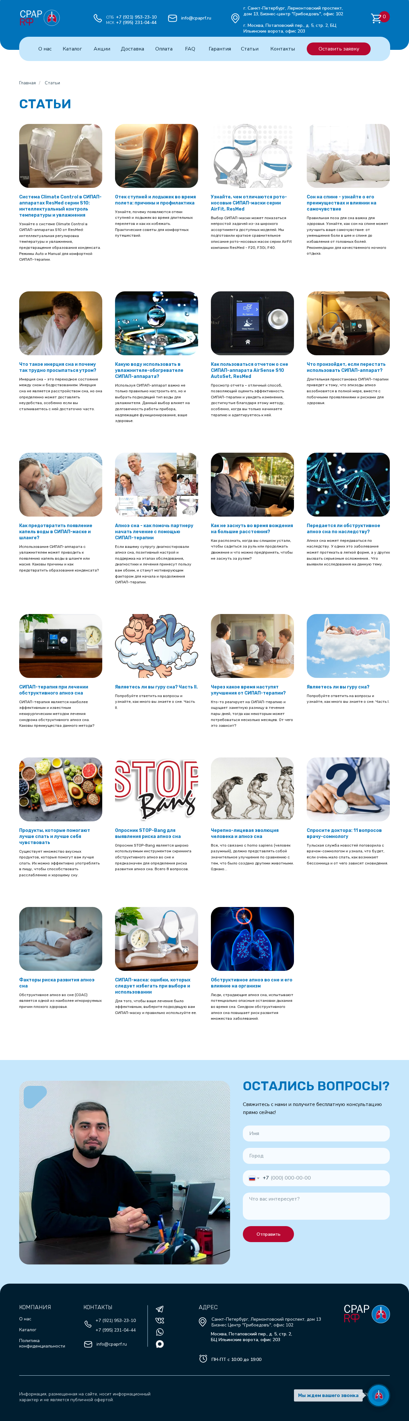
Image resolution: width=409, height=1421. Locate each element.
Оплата (164, 48)
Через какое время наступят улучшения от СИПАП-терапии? (248, 690)
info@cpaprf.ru (196, 18)
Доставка (132, 48)
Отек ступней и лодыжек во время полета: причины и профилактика (155, 200)
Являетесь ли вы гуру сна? (338, 687)
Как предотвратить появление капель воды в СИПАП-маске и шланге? (55, 532)
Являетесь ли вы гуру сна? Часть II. (156, 687)
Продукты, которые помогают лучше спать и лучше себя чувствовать (54, 836)
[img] (31, 14)
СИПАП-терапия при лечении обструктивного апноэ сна (53, 690)
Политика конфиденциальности (42, 1343)
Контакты (282, 48)
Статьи (250, 48)
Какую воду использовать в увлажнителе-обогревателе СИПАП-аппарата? (149, 370)
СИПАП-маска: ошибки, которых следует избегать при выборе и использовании (152, 986)
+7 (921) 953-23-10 (136, 17)
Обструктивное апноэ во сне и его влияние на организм (251, 983)
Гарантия (220, 48)
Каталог (72, 48)
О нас (44, 48)
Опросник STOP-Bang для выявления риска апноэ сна (148, 833)
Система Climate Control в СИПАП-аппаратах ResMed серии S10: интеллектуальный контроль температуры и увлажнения (60, 206)
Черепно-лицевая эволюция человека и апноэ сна (245, 833)
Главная (27, 83)
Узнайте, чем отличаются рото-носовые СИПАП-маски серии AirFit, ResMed (249, 203)
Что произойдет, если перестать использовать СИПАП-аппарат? (346, 367)
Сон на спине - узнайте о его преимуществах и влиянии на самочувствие (341, 203)
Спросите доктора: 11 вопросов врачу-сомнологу (344, 833)
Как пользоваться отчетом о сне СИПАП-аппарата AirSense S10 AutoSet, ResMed (249, 370)
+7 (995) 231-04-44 (136, 22)
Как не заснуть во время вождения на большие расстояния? (252, 528)
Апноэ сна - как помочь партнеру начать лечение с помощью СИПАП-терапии (154, 532)
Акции (102, 48)
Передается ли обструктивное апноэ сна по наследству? (343, 528)
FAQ (190, 48)
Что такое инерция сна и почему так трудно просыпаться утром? (57, 367)
